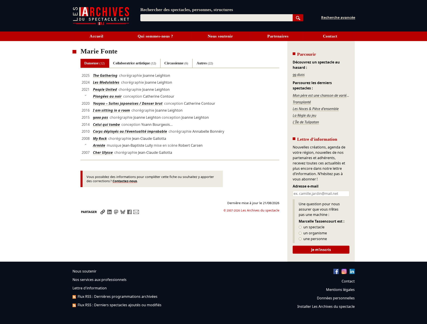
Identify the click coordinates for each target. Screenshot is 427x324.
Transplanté (302, 102)
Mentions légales (340, 289)
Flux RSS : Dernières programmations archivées (117, 296)
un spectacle (313, 227)
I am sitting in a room (111, 110)
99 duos (299, 74)
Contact (330, 36)
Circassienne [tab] (176, 63)
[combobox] (216, 17)
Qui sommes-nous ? (155, 36)
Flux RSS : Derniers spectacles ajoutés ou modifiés (119, 304)
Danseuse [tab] (94, 63)
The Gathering (105, 75)
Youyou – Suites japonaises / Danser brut (128, 103)
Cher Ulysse (103, 152)
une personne (314, 239)
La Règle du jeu (304, 115)
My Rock (100, 138)
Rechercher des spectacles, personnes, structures (186, 9)
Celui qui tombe (106, 124)
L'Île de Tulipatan (306, 122)
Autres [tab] (205, 63)
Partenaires (277, 36)
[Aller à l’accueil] (101, 24)
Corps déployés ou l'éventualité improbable (130, 131)
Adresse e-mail (305, 186)
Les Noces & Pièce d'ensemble (316, 108)
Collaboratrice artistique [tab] (134, 63)
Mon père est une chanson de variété (321, 95)
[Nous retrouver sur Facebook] (336, 272)
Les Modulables (106, 82)
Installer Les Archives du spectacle (326, 306)
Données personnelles (336, 298)
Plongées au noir (107, 96)
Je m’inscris (321, 249)
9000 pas (100, 117)
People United (105, 89)
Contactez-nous (125, 181)
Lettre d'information (90, 288)
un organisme (314, 233)
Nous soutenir (220, 36)
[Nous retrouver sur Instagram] (344, 272)
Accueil (96, 36)
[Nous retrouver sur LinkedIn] (352, 272)
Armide (99, 145)
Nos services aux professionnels (100, 279)
